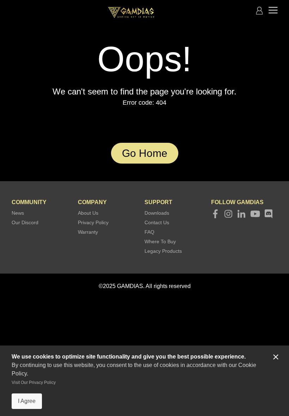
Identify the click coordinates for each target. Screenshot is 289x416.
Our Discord (25, 222)
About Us (88, 213)
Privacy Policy (93, 222)
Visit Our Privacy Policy (34, 382)
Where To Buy (160, 241)
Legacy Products (163, 251)
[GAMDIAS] (131, 12)
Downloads (156, 213)
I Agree (27, 401)
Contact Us (156, 222)
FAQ (149, 232)
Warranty (88, 232)
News (18, 213)
